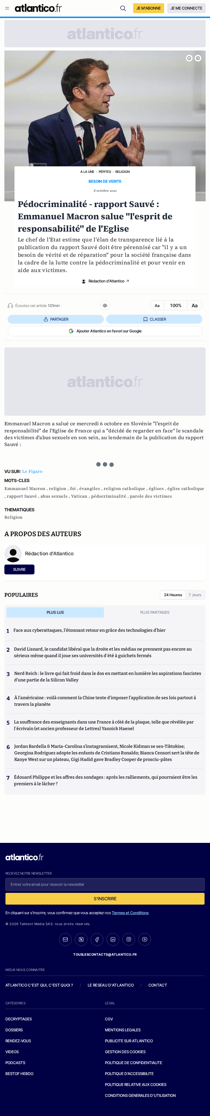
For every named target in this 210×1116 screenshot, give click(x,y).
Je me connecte (186, 8)
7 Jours (195, 594)
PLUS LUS (55, 612)
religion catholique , (126, 489)
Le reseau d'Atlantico (111, 985)
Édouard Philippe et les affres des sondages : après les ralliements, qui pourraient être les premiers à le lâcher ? (105, 780)
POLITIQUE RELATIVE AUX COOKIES (135, 1084)
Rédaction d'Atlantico (106, 281)
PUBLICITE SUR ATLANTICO (129, 1040)
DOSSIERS (14, 1030)
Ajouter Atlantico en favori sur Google (109, 331)
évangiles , (91, 489)
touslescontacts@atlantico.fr (105, 954)
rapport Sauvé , (23, 496)
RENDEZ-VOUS (18, 1040)
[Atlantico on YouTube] (144, 939)
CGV (109, 1019)
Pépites (105, 172)
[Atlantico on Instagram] (128, 939)
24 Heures (173, 594)
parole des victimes (151, 496)
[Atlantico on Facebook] (97, 939)
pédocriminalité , (110, 496)
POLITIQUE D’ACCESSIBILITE (129, 1073)
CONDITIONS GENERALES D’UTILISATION (140, 1095)
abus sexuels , (55, 496)
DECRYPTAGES (18, 1019)
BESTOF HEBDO (19, 1073)
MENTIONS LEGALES (123, 1030)
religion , (59, 489)
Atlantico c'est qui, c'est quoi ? (39, 985)
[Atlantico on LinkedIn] (113, 939)
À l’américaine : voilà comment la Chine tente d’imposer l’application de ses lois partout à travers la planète (105, 701)
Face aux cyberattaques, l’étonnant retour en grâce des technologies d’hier (89, 630)
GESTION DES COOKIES (125, 1051)
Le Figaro (32, 471)
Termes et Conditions (130, 912)
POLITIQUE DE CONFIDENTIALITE (133, 1062)
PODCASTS (15, 1062)
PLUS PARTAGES (155, 612)
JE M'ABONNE (148, 8)
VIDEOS (12, 1051)
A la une (87, 172)
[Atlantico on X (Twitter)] (81, 939)
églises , (158, 489)
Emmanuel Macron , (26, 489)
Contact (157, 985)
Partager (59, 319)
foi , (74, 489)
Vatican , (81, 496)
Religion (122, 172)
